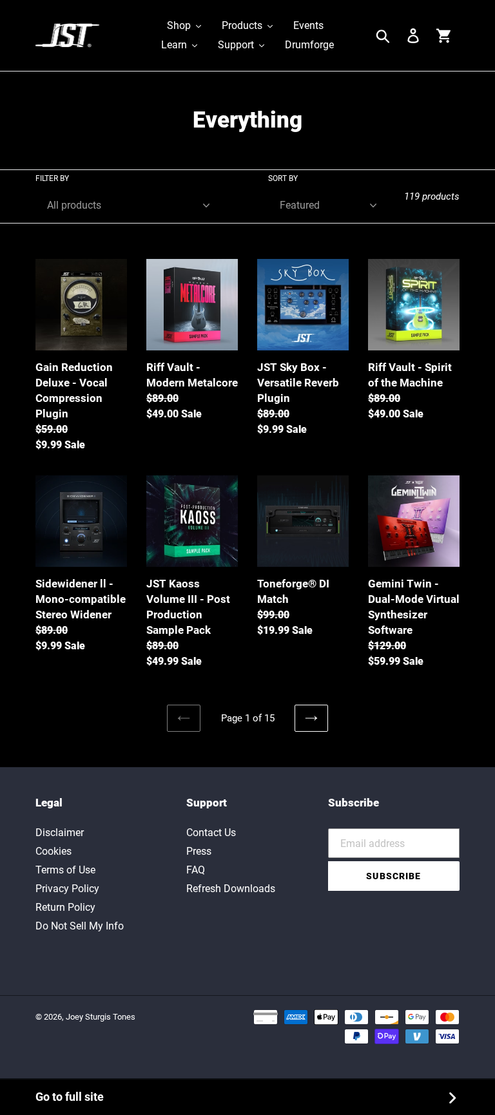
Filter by (52, 178)
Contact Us (211, 832)
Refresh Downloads (230, 888)
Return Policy (65, 907)
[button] (184, 25)
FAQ (195, 870)
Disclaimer (59, 832)
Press (198, 851)
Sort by (283, 178)
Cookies (53, 851)
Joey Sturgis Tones (100, 1017)
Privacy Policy (67, 888)
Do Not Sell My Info (79, 926)
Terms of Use (65, 870)
